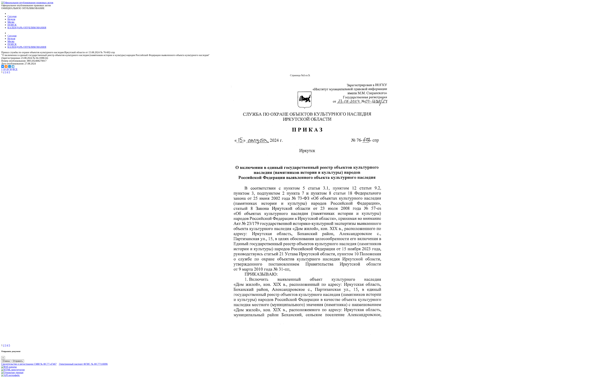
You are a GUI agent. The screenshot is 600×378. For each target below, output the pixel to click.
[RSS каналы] (9, 366)
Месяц (11, 22)
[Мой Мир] (9, 66)
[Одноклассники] (6, 66)
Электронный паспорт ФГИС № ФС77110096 (83, 364)
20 (7, 69)
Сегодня (12, 16)
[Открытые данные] (12, 372)
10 (4, 69)
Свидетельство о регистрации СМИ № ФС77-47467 (29, 364)
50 (10, 69)
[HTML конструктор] (13, 369)
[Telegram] (13, 66)
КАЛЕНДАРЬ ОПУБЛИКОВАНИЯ (27, 27)
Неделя (11, 19)
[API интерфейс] (10, 375)
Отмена (6, 361)
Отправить (18, 361)
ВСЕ (15, 69)
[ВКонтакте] (2, 66)
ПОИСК (12, 24)
